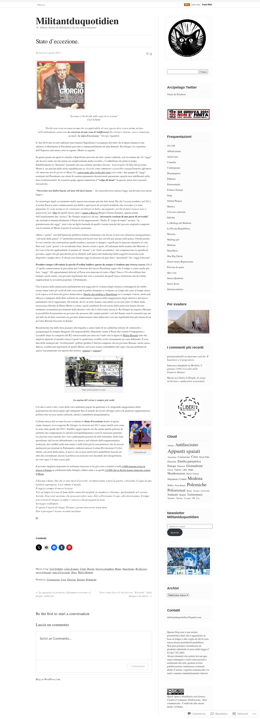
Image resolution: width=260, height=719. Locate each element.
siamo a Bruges (90, 212)
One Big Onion (175, 256)
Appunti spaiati (183, 450)
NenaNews (172, 250)
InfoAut (171, 217)
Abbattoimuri (174, 151)
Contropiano (173, 167)
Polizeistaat (176, 490)
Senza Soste (173, 283)
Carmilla (171, 162)
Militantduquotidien (77, 20)
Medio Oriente (192, 473)
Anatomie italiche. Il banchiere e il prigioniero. (187, 358)
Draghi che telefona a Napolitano (100, 294)
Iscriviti (175, 532)
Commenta (138, 666)
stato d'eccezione (61, 572)
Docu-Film (204, 456)
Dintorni (41, 4)
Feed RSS (207, 4)
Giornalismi (194, 465)
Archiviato (172, 156)
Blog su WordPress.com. (48, 679)
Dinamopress (173, 173)
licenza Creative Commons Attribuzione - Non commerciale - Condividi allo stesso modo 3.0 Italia (187, 701)
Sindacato (172, 494)
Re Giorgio (141, 569)
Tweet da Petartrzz (176, 94)
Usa (197, 498)
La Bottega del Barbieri (179, 223)
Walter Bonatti (130, 335)
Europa (81, 579)
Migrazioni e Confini (176, 478)
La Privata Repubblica (178, 228)
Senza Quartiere (175, 278)
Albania (170, 445)
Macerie (171, 234)
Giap (169, 195)
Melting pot (173, 239)
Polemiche (91, 579)
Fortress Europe (175, 190)
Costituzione (53, 579)
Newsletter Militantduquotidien (183, 515)
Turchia (179, 498)
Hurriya (171, 206)
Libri (185, 469)
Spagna (182, 494)
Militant (171, 245)
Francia (181, 466)
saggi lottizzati (43, 572)
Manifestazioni (176, 473)
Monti (118, 569)
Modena (195, 478)
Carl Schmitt (56, 569)
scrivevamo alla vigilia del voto (93, 172)
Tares (74, 572)
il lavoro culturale (176, 212)
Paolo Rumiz (180, 485)
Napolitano (128, 569)
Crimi (83, 569)
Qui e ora (171, 272)
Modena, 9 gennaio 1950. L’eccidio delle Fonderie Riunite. (184, 369)
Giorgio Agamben (105, 569)
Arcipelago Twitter (182, 87)
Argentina (171, 457)
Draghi (90, 569)
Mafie (190, 469)
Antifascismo (186, 444)
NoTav (170, 485)
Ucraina (187, 498)
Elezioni (71, 579)
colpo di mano (71, 569)
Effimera (171, 178)
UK (193, 498)
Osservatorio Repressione (180, 261)
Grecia (170, 469)
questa (86, 350)
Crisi (63, 579)
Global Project (174, 201)
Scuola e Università (201, 490)
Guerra (178, 469)
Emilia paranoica (189, 461)
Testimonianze (195, 494)
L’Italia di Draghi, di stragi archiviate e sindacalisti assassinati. (186, 379)
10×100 (171, 145)
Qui (55, 212)
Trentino (171, 498)
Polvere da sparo (175, 267)
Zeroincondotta (175, 289)
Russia (189, 490)
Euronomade (173, 184)
